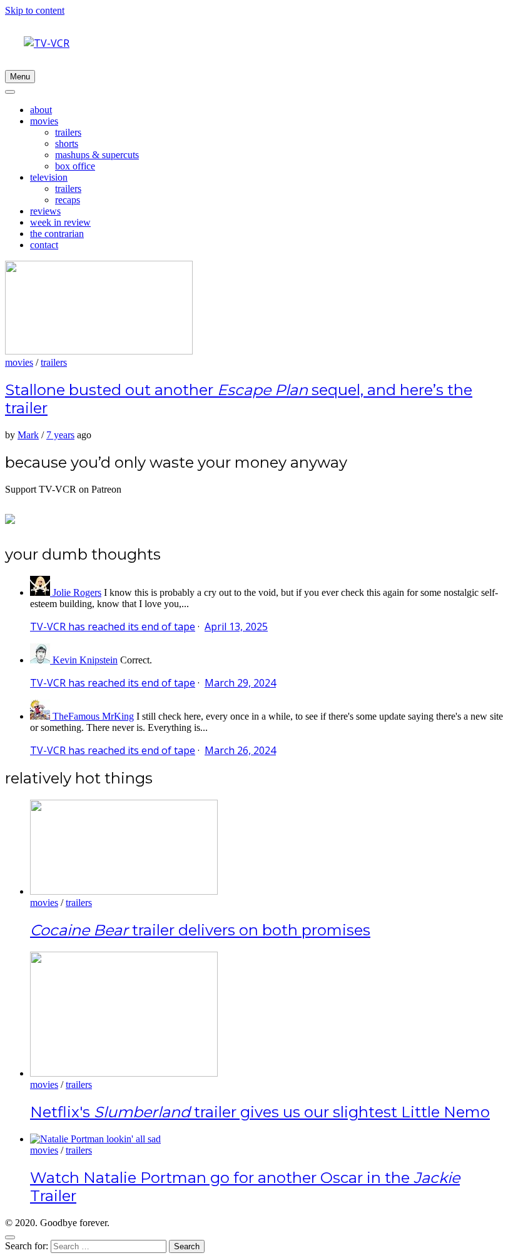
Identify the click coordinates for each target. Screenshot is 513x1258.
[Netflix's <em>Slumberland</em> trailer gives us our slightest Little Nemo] (124, 1073)
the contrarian (57, 233)
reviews (45, 211)
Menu (20, 76)
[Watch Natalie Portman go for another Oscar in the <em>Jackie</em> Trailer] (95, 1139)
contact (44, 244)
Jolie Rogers (77, 592)
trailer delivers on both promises (200, 930)
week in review (60, 222)
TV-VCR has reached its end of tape (112, 626)
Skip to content (34, 10)
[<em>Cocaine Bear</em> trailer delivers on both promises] (124, 891)
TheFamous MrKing (93, 716)
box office (75, 166)
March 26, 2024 (240, 750)
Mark (28, 435)
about (41, 109)
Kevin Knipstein (85, 660)
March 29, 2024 (240, 683)
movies (44, 121)
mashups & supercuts (97, 154)
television (49, 177)
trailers (68, 132)
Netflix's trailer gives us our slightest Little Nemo (260, 1112)
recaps (67, 199)
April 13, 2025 (236, 626)
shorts (66, 143)
